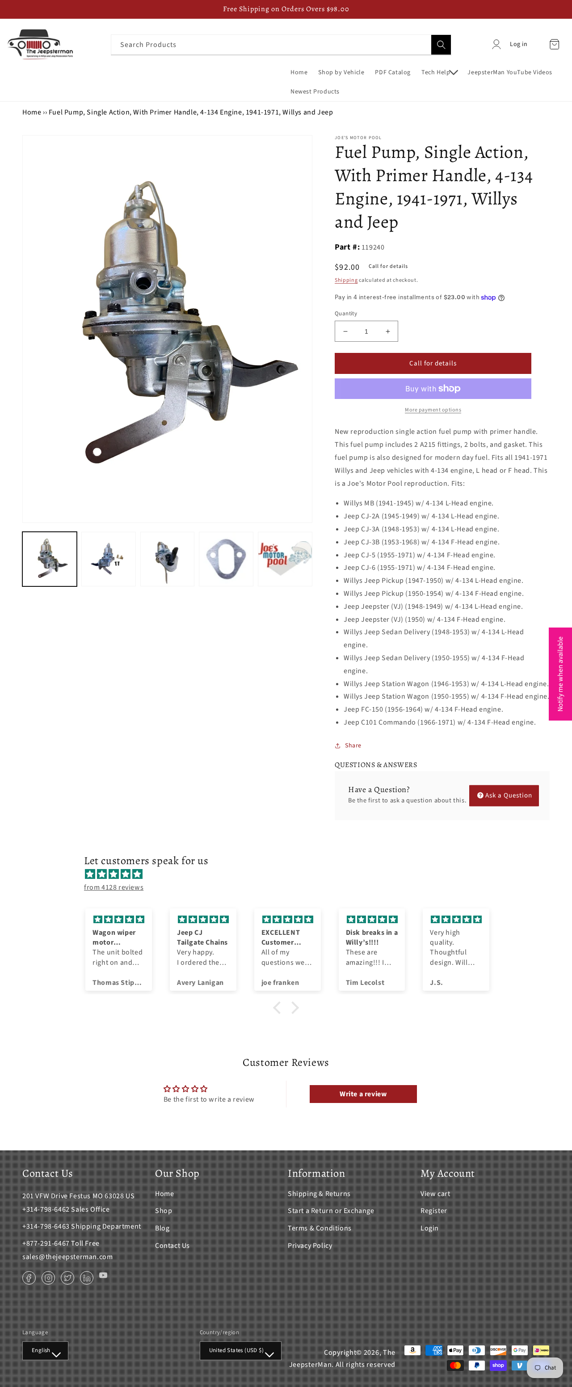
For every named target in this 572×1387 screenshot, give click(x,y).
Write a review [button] (363, 1094)
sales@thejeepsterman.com (67, 1257)
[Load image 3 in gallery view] (167, 559)
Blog (162, 1228)
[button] (439, 72)
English (41, 1350)
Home (31, 112)
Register (434, 1211)
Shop (163, 1211)
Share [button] (353, 745)
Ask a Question (508, 795)
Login (430, 1228)
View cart (435, 1194)
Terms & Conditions (320, 1228)
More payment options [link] (433, 410)
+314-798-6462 (46, 1209)
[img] (290, 874)
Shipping (346, 280)
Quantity (346, 314)
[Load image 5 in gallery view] (285, 559)
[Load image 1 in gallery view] (49, 559)
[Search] (441, 45)
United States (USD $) (236, 1350)
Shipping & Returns (319, 1194)
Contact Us (172, 1246)
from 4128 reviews (113, 887)
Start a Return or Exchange (331, 1211)
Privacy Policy (310, 1246)
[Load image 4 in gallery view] (226, 559)
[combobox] (281, 44)
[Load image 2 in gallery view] (108, 559)
